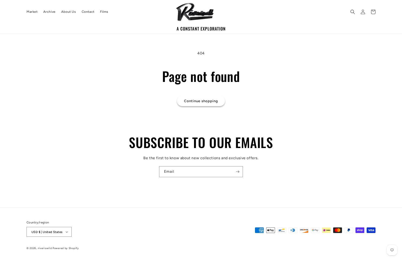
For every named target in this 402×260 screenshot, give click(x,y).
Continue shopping (201, 101)
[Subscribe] (237, 171)
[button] (353, 12)
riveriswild (45, 248)
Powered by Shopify (66, 248)
